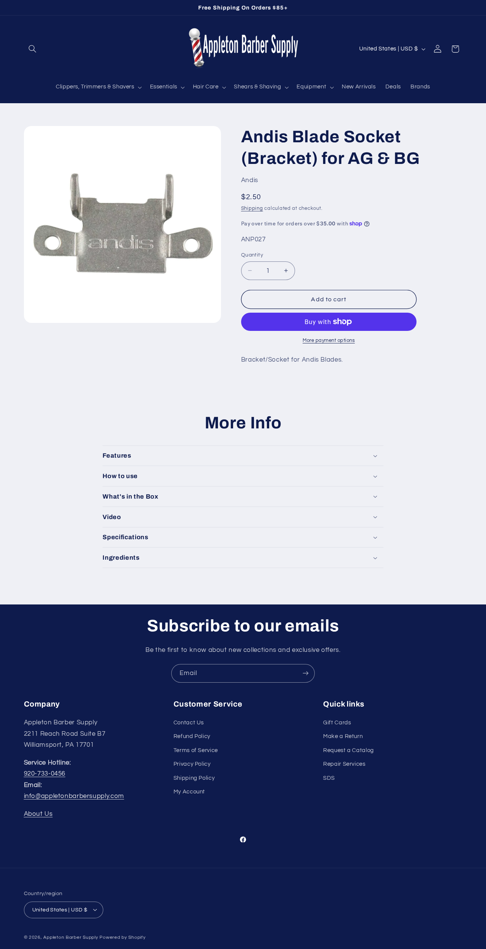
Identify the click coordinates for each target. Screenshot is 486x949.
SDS (329, 778)
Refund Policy (192, 736)
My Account (189, 791)
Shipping (252, 208)
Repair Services (344, 763)
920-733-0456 (45, 773)
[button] (32, 49)
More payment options (329, 340)
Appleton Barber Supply (70, 937)
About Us (38, 813)
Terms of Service (196, 750)
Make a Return (343, 736)
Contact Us (189, 722)
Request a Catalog (348, 750)
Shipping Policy (194, 778)
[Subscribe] (305, 673)
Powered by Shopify (122, 937)
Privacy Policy (192, 763)
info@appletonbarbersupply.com (74, 796)
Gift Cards (337, 722)
